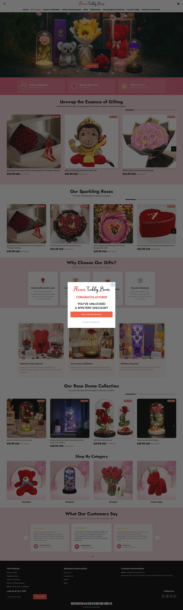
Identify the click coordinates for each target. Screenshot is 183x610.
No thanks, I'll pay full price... (92, 322)
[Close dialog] (112, 285)
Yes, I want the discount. (91, 314)
